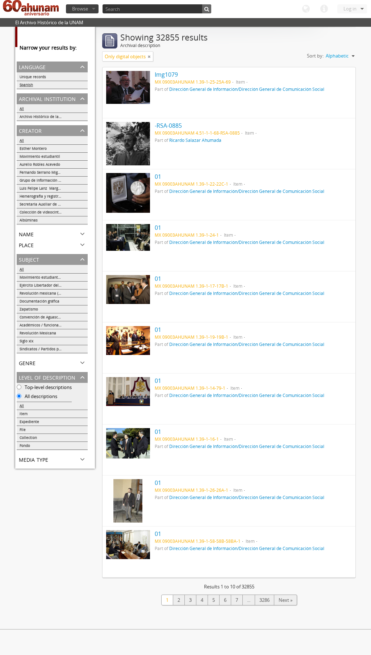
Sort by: (315, 55)
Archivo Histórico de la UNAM (45, 116)
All (22, 108)
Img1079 (166, 75)
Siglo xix (26, 340)
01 (158, 177)
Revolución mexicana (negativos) (48, 293)
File (23, 429)
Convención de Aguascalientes (46, 317)
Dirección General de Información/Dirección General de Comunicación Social (246, 89)
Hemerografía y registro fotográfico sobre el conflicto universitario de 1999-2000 (54, 196)
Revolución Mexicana (38, 332)
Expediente (29, 421)
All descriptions (40, 396)
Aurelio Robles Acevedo (40, 164)
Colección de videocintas (41, 212)
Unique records (33, 76)
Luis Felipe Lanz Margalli (41, 188)
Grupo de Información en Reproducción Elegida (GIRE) (54, 180)
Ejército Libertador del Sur (42, 285)
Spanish (26, 84)
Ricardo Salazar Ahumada (195, 140)
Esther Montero (33, 148)
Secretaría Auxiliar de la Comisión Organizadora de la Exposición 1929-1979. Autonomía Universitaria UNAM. (54, 204)
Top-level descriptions (48, 387)
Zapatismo (29, 309)
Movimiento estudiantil (40, 156)
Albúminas (29, 220)
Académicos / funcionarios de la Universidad (54, 325)
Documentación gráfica (39, 301)
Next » (285, 600)
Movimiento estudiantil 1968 (45, 277)
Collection (28, 437)
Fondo (25, 445)
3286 (264, 600)
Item (24, 413)
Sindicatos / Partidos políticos (45, 348)
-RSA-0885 (168, 126)
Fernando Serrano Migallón (43, 172)
